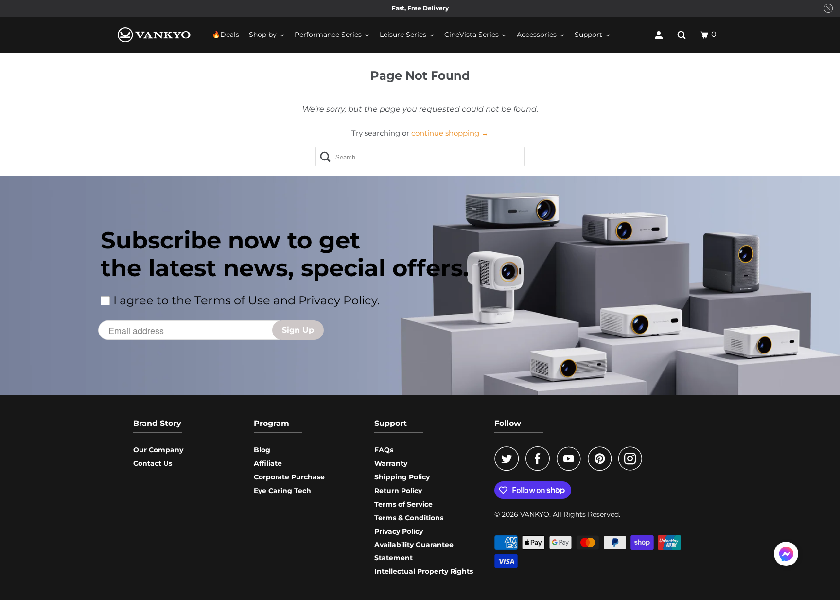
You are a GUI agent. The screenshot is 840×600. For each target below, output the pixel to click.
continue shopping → (450, 133)
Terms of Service (403, 504)
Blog (262, 449)
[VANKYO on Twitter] (509, 458)
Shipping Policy (402, 477)
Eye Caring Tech (282, 490)
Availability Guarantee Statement (414, 551)
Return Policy (398, 490)
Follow (507, 423)
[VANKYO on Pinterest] (602, 458)
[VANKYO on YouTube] (571, 458)
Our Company (158, 449)
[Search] (682, 35)
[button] (786, 556)
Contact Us (152, 463)
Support (390, 423)
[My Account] (659, 35)
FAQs (383, 449)
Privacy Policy (398, 531)
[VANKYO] (154, 34)
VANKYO (534, 514)
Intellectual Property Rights (423, 571)
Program (271, 423)
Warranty (390, 463)
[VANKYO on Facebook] (540, 458)
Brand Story (157, 423)
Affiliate (268, 463)
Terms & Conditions (408, 517)
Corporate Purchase (289, 477)
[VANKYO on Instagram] (633, 458)
